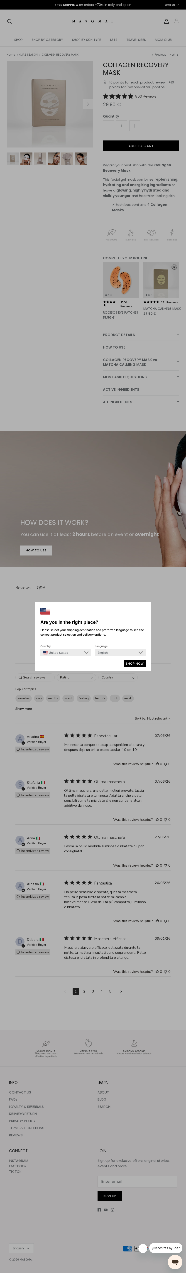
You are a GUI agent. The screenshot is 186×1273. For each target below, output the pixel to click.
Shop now (135, 663)
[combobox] (55, 652)
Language (101, 646)
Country (45, 646)
